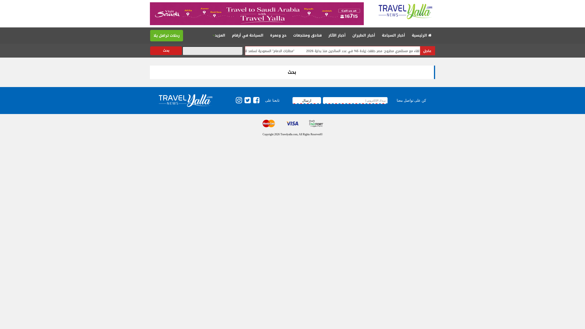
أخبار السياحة (393, 35)
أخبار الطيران (363, 35)
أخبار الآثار (337, 35)
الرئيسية (420, 35)
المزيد (220, 35)
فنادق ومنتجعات (307, 35)
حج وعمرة (278, 35)
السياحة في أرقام (247, 35)
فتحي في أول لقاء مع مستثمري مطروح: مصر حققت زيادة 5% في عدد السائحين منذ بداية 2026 (380, 51)
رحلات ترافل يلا (167, 35)
